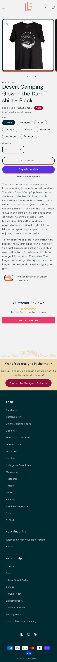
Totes (9, 513)
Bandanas (11, 410)
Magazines (12, 472)
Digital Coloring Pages (18, 423)
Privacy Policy (14, 614)
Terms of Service (16, 607)
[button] (3, 7)
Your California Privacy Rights (23, 621)
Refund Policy (14, 593)
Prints (9, 492)
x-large (9, 129)
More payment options (28, 176)
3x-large (45, 129)
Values (10, 546)
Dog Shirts (12, 430)
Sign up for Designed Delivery (28, 383)
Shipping (6, 112)
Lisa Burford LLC (32, 658)
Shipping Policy (14, 600)
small (8, 122)
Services (11, 586)
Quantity (6, 143)
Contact (11, 566)
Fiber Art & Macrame (18, 437)
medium (25, 122)
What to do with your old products (25, 539)
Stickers (10, 499)
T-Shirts (10, 520)
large (41, 122)
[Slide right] (35, 76)
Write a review (28, 320)
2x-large (27, 129)
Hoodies (10, 458)
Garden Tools (13, 444)
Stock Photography (17, 506)
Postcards (11, 478)
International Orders (17, 580)
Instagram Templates (18, 465)
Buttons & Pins (14, 416)
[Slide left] (22, 76)
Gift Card (11, 451)
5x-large (29, 136)
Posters (10, 485)
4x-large (10, 136)
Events (10, 573)
